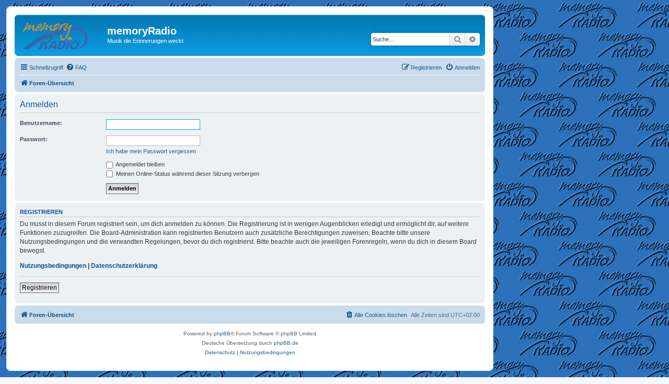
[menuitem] (76, 67)
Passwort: (34, 139)
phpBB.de (286, 343)
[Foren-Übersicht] (62, 34)
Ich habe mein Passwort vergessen (151, 151)
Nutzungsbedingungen (53, 265)
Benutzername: (41, 123)
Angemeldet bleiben (139, 164)
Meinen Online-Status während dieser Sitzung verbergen (186, 174)
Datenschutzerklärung (124, 265)
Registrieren (39, 287)
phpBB (222, 333)
